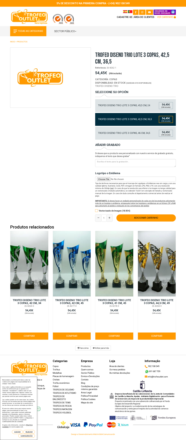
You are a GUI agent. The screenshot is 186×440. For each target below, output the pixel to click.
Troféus (56, 369)
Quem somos (87, 369)
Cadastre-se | (125, 17)
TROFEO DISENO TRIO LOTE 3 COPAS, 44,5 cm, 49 (156, 302)
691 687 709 (154, 371)
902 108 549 (153, 366)
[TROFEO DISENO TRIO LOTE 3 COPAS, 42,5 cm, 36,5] (50, 77)
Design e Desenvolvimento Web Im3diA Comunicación (93, 434)
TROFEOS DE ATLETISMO (64, 393)
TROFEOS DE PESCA (62, 406)
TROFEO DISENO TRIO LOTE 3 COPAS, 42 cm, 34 (29, 302)
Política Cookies (88, 399)
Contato (84, 379)
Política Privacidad (89, 396)
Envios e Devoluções (90, 376)
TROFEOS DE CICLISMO (63, 390)
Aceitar (17, 432)
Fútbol (55, 386)
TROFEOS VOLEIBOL (62, 412)
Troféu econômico (61, 383)
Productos (22, 42)
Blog (83, 383)
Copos (56, 366)
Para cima (83, 348)
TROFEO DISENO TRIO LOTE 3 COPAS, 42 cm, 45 (71, 302)
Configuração (27, 436)
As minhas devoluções (119, 373)
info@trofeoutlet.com (157, 377)
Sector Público (64, 31)
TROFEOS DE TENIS (62, 402)
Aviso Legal (86, 392)
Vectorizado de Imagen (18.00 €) (114, 211)
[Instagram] (142, 12)
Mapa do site (87, 402)
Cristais (56, 379)
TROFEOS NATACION (62, 409)
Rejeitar (29, 432)
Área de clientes (144, 17)
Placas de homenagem (63, 376)
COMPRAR (29, 336)
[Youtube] (149, 12)
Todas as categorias (30, 31)
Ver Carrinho (165, 17)
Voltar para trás (102, 348)
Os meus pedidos (117, 369)
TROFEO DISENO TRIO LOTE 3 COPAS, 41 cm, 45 (114, 302)
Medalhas (57, 373)
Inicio (12, 42)
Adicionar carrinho (146, 217)
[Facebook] (135, 12)
